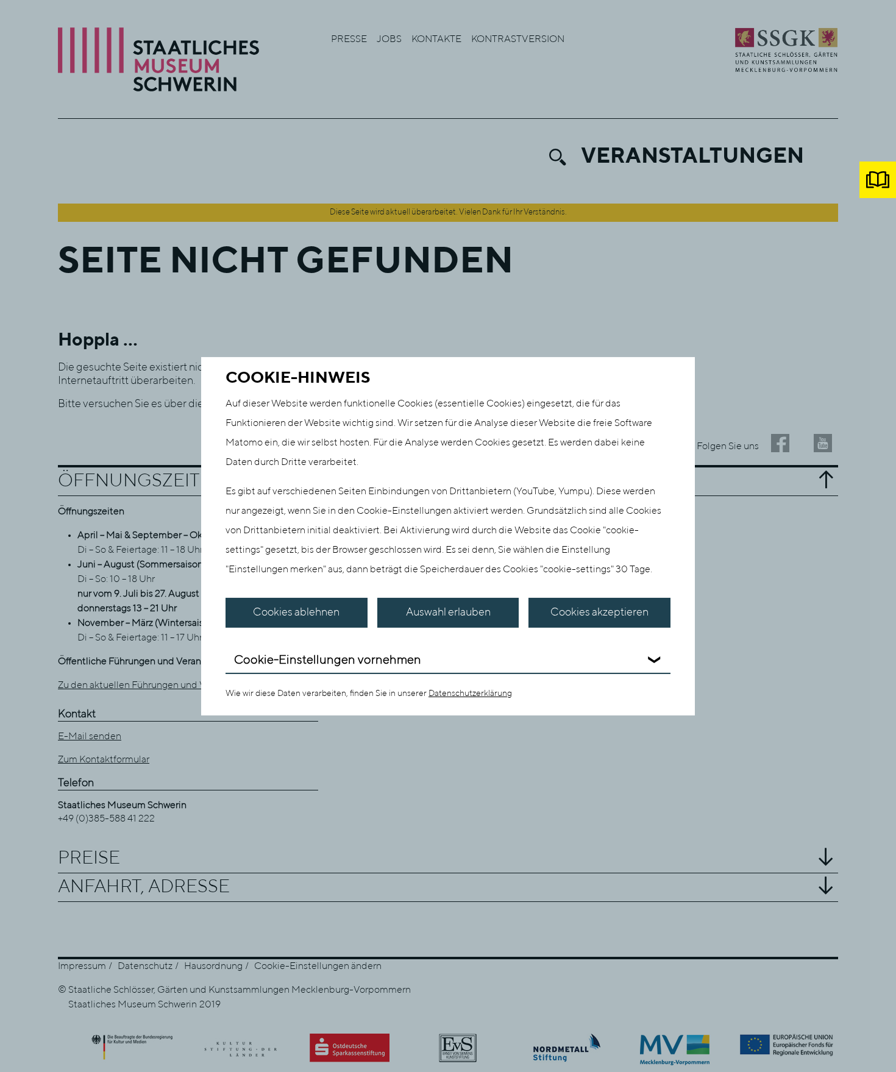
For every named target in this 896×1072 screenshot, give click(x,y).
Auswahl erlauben (448, 612)
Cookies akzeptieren (599, 612)
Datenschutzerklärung (470, 693)
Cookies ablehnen (296, 612)
